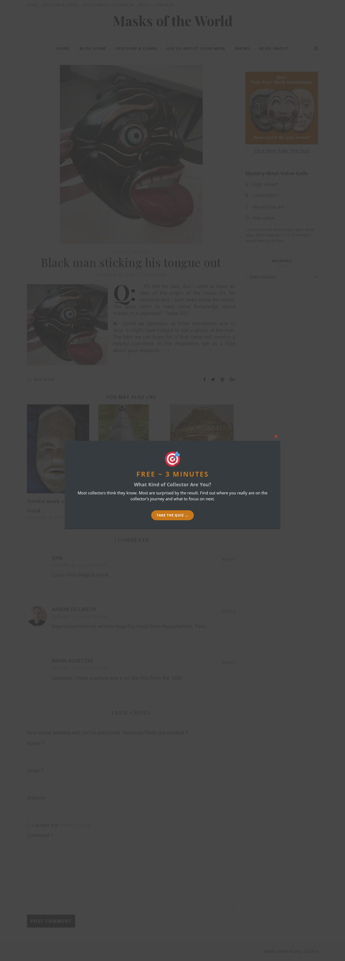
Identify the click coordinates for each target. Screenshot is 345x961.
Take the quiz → (172, 515)
